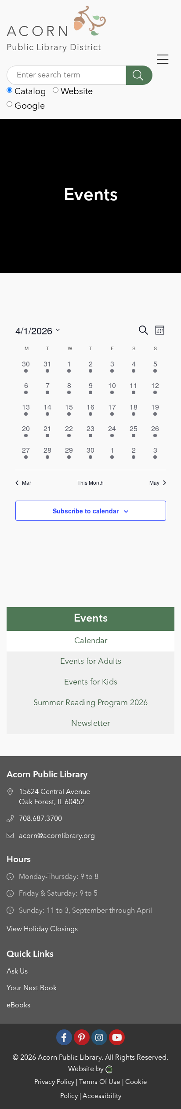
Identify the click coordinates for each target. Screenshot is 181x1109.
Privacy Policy (54, 1082)
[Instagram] (99, 1037)
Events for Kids (90, 682)
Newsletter (90, 724)
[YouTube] (117, 1037)
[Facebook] (64, 1037)
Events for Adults (90, 662)
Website (75, 92)
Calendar (90, 641)
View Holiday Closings (42, 929)
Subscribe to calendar (86, 510)
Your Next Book (32, 988)
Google (28, 106)
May (154, 482)
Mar (26, 482)
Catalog (29, 92)
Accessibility (102, 1096)
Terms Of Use (99, 1082)
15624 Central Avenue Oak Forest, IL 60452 (54, 797)
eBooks (18, 1005)
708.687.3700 (40, 819)
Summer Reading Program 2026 (90, 703)
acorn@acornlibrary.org (57, 836)
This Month (90, 482)
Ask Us (17, 971)
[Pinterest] (82, 1037)
